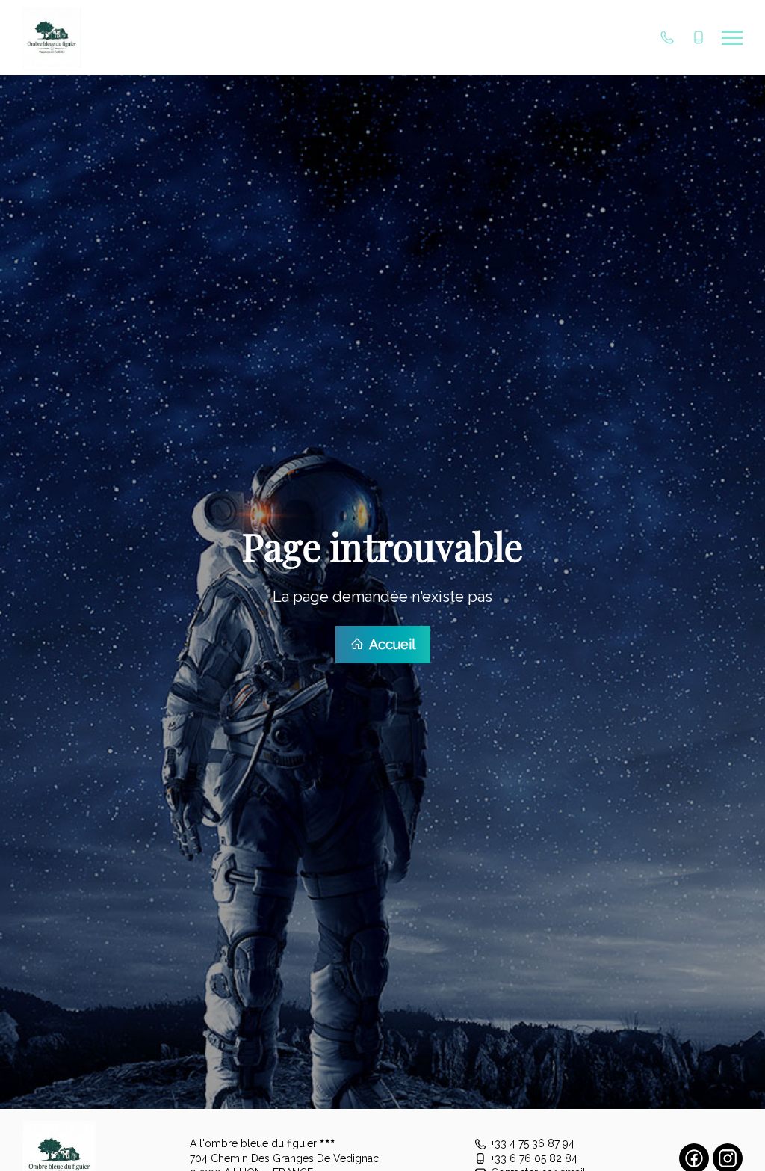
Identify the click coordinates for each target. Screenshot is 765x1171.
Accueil (390, 644)
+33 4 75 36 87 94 (532, 1143)
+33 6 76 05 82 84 (534, 1158)
